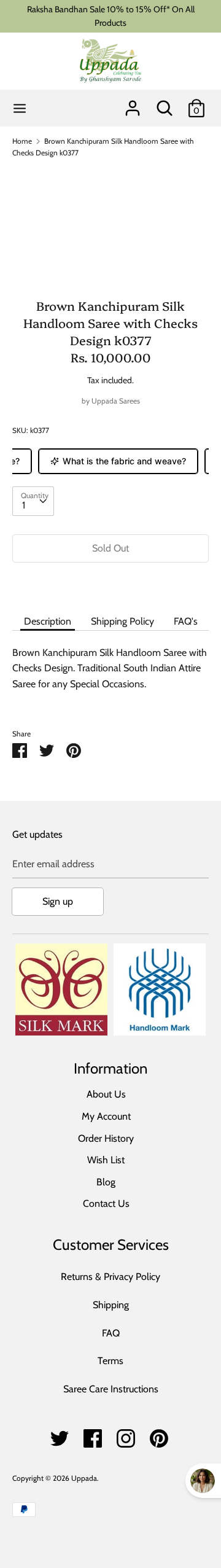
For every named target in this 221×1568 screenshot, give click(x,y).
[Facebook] (92, 1435)
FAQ (111, 1333)
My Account (106, 1116)
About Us (106, 1094)
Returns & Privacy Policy (110, 1276)
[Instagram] (126, 1435)
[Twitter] (59, 1435)
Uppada (84, 1478)
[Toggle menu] (19, 107)
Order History (106, 1138)
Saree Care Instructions (110, 1389)
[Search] (164, 103)
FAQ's (186, 621)
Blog (105, 1182)
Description (47, 621)
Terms (110, 1361)
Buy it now (110, 585)
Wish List (106, 1160)
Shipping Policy (122, 621)
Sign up (57, 901)
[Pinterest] (159, 1435)
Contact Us (106, 1203)
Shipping (111, 1305)
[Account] (132, 103)
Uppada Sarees (115, 400)
